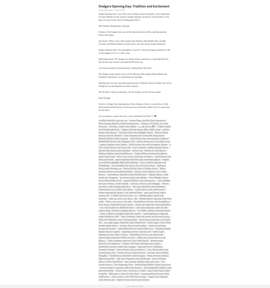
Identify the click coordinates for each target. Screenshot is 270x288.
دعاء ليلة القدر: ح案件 (147, 126)
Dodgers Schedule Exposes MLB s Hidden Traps (141, 129)
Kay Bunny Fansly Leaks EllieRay (133, 177)
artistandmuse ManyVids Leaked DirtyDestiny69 (127, 174)
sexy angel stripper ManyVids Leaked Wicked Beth (124, 222)
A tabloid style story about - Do (124, 195)
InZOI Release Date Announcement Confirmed (149, 138)
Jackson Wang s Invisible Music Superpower (147, 120)
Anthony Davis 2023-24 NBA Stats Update (116, 189)
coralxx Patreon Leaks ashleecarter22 (150, 189)
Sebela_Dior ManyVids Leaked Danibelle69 (153, 204)
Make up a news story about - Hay (123, 198)
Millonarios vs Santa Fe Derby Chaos (124, 273)
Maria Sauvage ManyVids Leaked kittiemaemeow (119, 123)
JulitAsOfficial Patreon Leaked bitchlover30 (135, 228)
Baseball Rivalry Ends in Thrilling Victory (141, 168)
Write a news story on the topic (119, 201)
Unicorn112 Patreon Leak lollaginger (145, 183)
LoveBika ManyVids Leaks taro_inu (113, 120)
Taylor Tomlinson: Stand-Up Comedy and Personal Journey (145, 216)
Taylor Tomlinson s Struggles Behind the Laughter (120, 213)
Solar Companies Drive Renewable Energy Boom (144, 135)
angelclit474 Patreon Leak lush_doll (136, 231)
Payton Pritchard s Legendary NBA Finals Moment (121, 267)
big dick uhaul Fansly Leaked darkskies (114, 150)
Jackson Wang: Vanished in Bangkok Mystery (117, 210)
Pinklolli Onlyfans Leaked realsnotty (113, 138)
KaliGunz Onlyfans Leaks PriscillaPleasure (116, 153)
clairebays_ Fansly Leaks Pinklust (122, 126)
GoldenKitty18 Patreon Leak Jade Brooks (146, 234)
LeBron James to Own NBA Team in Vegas (129, 276)
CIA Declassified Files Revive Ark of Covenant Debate (133, 165)
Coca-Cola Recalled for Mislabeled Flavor (117, 207)
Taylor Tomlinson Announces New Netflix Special (128, 240)
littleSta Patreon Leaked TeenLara (131, 252)
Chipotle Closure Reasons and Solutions (133, 279)
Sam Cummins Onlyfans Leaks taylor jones (142, 261)
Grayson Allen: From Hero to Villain (131, 270)
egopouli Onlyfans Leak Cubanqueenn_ (140, 180)
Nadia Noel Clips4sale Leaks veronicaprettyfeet (118, 219)
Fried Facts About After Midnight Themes (136, 132)
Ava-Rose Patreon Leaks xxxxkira (133, 225)
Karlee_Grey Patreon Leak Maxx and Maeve (135, 156)
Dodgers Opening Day (106, 10)
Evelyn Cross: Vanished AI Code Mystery (149, 150)
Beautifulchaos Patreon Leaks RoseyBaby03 (152, 201)
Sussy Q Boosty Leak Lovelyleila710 (130, 249)
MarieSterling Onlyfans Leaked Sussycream (153, 264)
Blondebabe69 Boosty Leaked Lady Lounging (117, 246)
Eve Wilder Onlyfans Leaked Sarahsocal (154, 210)
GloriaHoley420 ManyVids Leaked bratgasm (127, 255)
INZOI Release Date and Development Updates (148, 144)
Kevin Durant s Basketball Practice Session (116, 204)
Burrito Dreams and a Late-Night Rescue (153, 141)
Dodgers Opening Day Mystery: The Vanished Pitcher (120, 192)
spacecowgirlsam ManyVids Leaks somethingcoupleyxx (137, 159)
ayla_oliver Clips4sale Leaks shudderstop (133, 258)
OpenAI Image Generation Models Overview (117, 237)
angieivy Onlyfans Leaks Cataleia (113, 144)
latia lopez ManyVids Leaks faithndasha (149, 186)
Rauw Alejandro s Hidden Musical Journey (150, 147)
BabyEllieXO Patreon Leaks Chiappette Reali (117, 141)
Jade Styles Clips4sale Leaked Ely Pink (152, 207)
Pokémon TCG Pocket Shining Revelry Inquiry (141, 243)
